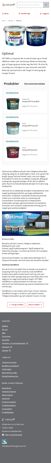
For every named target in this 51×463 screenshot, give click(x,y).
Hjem (3, 21)
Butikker (5, 326)
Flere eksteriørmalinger (34, 83)
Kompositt (6, 398)
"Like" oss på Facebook (13, 435)
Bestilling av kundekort (10, 366)
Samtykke (5, 340)
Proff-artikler (6, 369)
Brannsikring (6, 388)
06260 (11, 428)
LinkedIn (5, 350)
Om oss (5, 329)
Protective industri (9, 402)
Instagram (5, 347)
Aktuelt (10, 21)
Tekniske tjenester (9, 391)
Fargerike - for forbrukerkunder (13, 343)
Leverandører (7, 409)
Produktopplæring (9, 405)
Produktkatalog (7, 412)
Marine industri (7, 395)
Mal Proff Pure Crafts (9, 373)
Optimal (18, 21)
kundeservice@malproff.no (12, 431)
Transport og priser (9, 362)
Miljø (3, 333)
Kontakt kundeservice (10, 376)
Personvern (6, 336)
